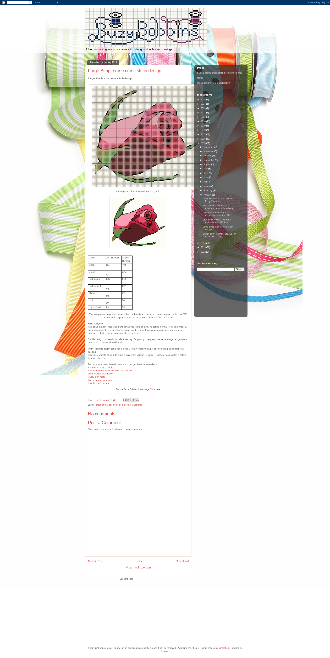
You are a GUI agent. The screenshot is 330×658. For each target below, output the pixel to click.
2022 (203, 112)
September (209, 160)
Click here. (155, 389)
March (207, 186)
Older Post (182, 561)
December (209, 147)
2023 (203, 108)
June (206, 173)
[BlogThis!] (127, 400)
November (209, 151)
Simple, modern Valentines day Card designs (110, 370)
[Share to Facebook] (134, 400)
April (206, 181)
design (127, 404)
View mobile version (138, 567)
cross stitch (102, 404)
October (208, 155)
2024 (203, 104)
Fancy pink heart (96, 376)
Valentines (137, 404)
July (206, 168)
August (207, 164)
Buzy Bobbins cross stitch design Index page (219, 72)
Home (139, 561)
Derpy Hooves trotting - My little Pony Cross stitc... (218, 200)
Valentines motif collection (101, 367)
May (206, 177)
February (208, 190)
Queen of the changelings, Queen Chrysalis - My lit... (219, 235)
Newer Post (95, 561)
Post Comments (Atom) (145, 579)
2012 (203, 252)
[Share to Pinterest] (137, 400)
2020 (203, 121)
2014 (203, 243)
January (208, 194)
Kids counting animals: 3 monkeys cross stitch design (218, 207)
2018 (203, 130)
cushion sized (116, 404)
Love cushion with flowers (101, 373)
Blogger (164, 651)
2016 (203, 138)
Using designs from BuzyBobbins (213, 83)
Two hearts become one (100, 380)
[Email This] (124, 400)
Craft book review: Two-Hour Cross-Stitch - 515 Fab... (217, 221)
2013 (203, 247)
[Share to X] (131, 400)
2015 (203, 143)
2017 (203, 134)
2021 (203, 117)
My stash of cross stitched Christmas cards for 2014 (216, 214)
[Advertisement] (138, 532)
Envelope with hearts (98, 383)
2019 (203, 125)
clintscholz (224, 648)
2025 (203, 99)
